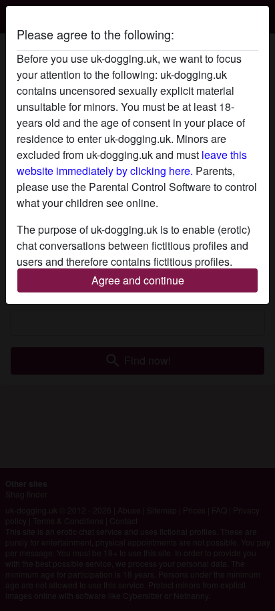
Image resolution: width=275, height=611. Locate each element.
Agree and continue (137, 280)
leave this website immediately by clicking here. (132, 162)
